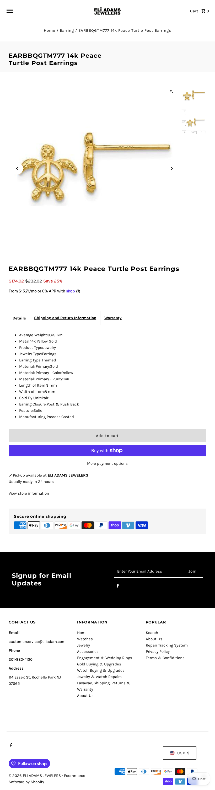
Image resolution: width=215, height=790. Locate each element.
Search (152, 632)
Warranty (113, 318)
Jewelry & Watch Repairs (99, 676)
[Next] (172, 168)
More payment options (107, 463)
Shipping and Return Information (65, 318)
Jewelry (83, 645)
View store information (29, 493)
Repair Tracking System (167, 645)
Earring (67, 30)
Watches (85, 639)
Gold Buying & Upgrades (99, 664)
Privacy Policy (158, 651)
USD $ (183, 753)
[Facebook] (118, 587)
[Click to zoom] (172, 91)
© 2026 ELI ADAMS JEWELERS (35, 775)
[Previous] (17, 168)
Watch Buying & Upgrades (101, 670)
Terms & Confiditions (165, 657)
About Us (85, 695)
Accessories (88, 651)
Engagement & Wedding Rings (104, 657)
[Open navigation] (47, 10)
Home (49, 30)
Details (19, 318)
